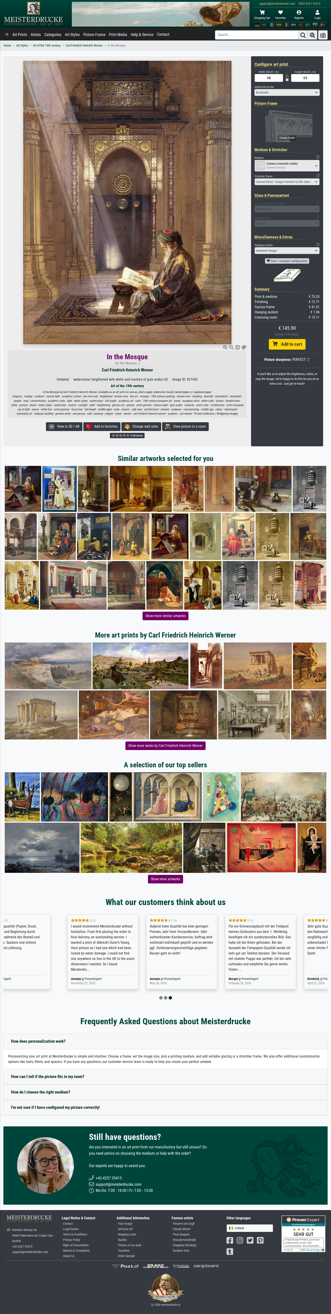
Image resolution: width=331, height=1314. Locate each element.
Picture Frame (94, 34)
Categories (52, 34)
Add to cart (290, 344)
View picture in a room (188, 426)
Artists (36, 34)
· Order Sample (126, 1256)
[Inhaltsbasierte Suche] (312, 35)
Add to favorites (105, 426)
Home (7, 45)
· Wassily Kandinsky (184, 1240)
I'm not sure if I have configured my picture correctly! (55, 1107)
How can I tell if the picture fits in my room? (47, 1076)
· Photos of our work (129, 1245)
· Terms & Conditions (74, 1234)
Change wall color (144, 426)
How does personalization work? (38, 1041)
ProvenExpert (37, 979)
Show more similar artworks (165, 616)
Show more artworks (165, 879)
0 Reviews (136, 435)
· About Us (68, 1256)
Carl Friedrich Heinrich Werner (84, 45)
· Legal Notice (70, 1229)
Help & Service (142, 34)
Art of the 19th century (47, 45)
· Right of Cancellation (75, 1245)
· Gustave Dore (181, 1251)
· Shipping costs (126, 1234)
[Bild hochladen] (323, 35)
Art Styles (72, 34)
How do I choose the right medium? (40, 1092)
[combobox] (287, 92)
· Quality (122, 1240)
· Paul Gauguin (181, 1234)
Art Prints (19, 34)
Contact (163, 34)
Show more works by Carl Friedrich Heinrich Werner (165, 745)
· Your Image (124, 1224)
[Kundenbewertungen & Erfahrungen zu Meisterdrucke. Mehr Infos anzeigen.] (303, 1233)
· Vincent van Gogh (183, 1224)
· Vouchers (123, 1251)
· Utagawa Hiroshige (184, 1245)
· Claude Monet (181, 1229)
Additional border (264, 87)
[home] (7, 34)
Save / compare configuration (288, 261)
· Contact (67, 1224)
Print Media (118, 34)
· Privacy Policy (71, 1240)
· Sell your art (125, 1229)
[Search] (303, 35)
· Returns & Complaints (76, 1251)
